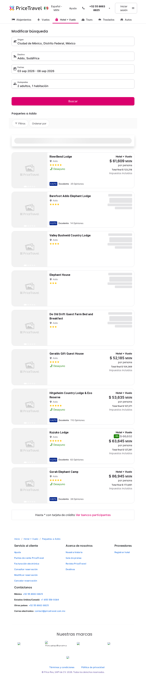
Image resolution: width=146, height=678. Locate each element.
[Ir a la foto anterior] (17, 170)
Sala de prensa (73, 558)
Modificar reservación (26, 575)
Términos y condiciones (61, 667)
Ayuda (73, 8)
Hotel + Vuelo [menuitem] (68, 19)
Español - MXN (56, 8)
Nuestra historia (74, 552)
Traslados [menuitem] (108, 19)
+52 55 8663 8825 (33, 594)
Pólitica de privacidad (93, 667)
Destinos (70, 569)
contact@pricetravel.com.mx (50, 611)
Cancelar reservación (25, 580)
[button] (96, 8)
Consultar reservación (26, 569)
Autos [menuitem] (128, 19)
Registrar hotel (122, 552)
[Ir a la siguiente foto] (42, 170)
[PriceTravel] (25, 8)
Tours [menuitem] (89, 19)
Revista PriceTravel (76, 563)
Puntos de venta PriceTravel (29, 558)
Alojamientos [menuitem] (23, 19)
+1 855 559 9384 (50, 599)
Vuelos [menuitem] (46, 19)
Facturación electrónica (26, 563)
